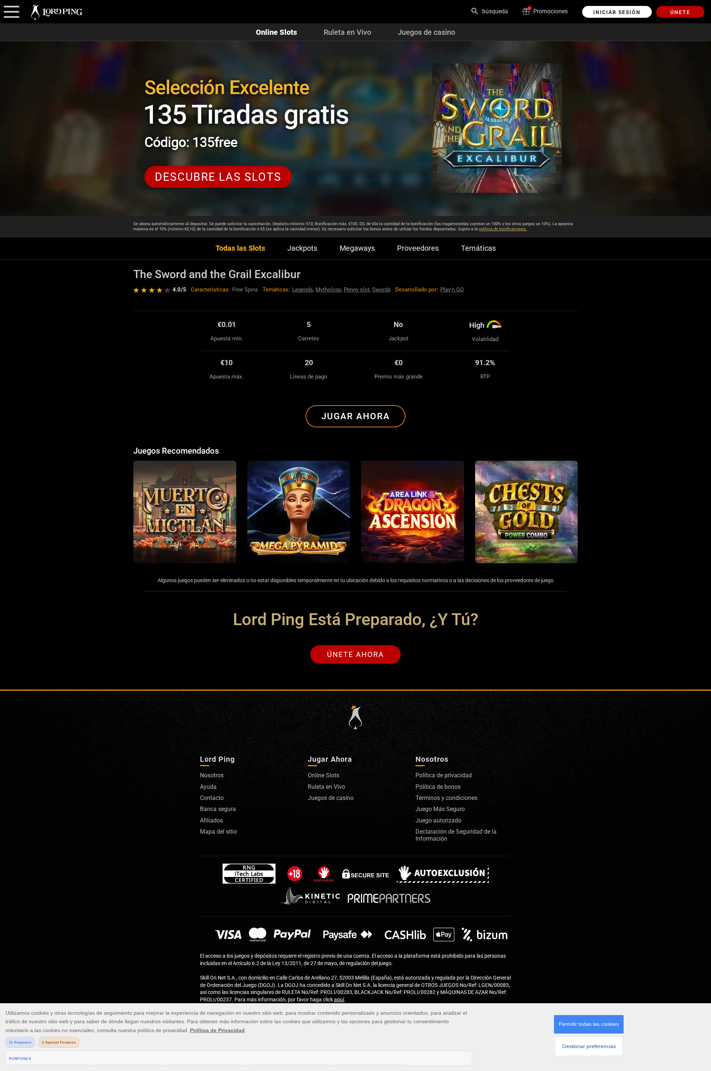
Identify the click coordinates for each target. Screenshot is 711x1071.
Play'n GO (452, 289)
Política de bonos (438, 786)
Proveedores (418, 248)
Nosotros (212, 775)
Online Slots (276, 32)
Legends (302, 289)
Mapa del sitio (218, 831)
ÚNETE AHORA (355, 654)
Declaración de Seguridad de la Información (456, 835)
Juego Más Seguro (440, 809)
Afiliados (211, 820)
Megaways (357, 248)
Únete (680, 12)
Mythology (328, 289)
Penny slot (357, 289)
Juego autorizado (438, 820)
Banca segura (218, 809)
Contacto (212, 797)
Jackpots (302, 248)
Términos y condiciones (446, 797)
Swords (381, 289)
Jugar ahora (355, 416)
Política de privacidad (443, 775)
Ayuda (208, 786)
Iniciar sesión (617, 12)
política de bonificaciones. (503, 229)
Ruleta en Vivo (347, 32)
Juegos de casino (426, 32)
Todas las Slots (240, 248)
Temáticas (478, 248)
